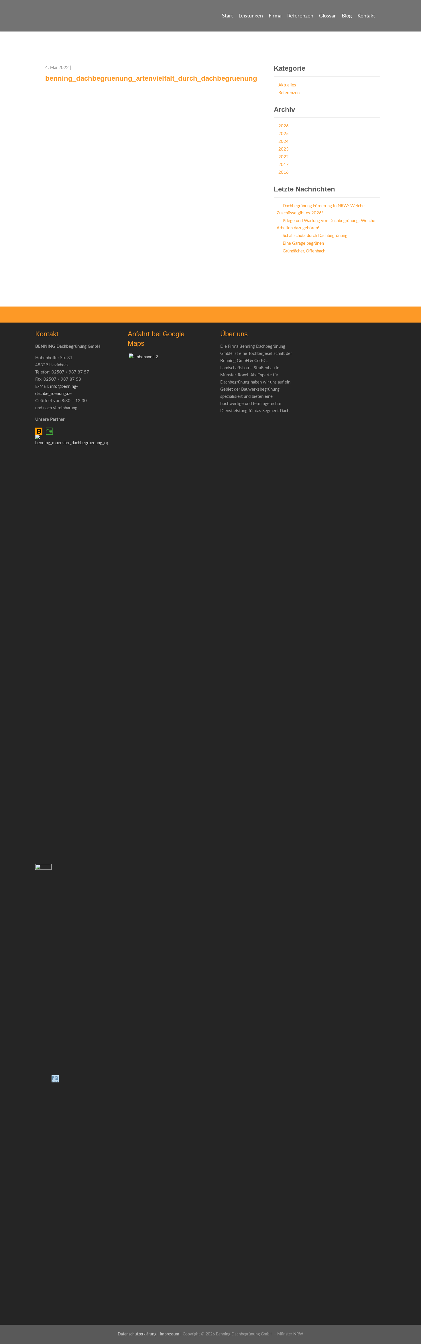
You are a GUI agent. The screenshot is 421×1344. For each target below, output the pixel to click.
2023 (283, 149)
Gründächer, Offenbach (304, 251)
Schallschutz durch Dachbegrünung (315, 236)
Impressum (169, 1334)
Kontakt (366, 16)
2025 (283, 134)
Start (227, 16)
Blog (347, 16)
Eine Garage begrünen (303, 243)
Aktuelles (287, 85)
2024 (283, 141)
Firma (275, 16)
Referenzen (300, 16)
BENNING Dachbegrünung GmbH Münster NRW (38, 25)
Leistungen (251, 16)
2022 (283, 157)
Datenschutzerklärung (137, 1334)
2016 (283, 172)
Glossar (327, 16)
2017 (283, 165)
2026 (283, 126)
